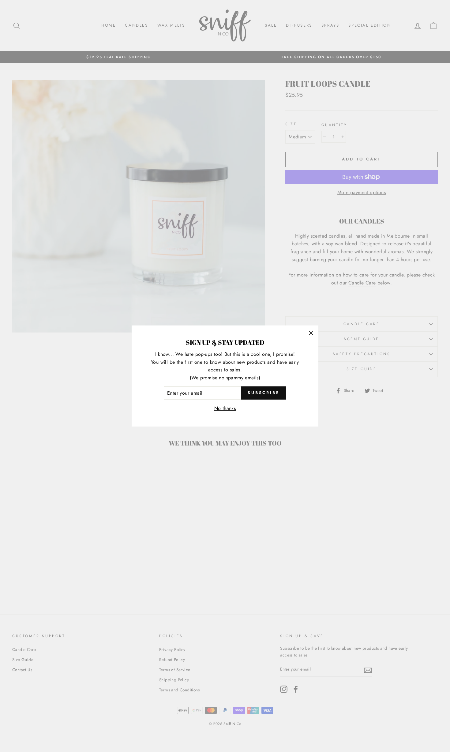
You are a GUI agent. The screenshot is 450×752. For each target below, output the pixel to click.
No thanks (225, 408)
